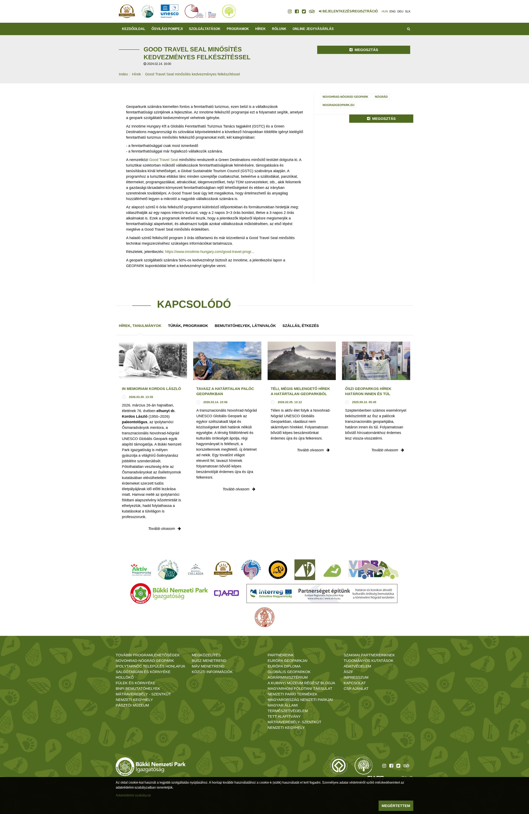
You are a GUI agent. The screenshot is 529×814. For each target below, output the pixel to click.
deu (400, 11)
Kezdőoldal (133, 29)
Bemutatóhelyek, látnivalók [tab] (245, 326)
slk (407, 11)
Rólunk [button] (279, 29)
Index (123, 74)
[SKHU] (322, 593)
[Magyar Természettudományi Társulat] (264, 617)
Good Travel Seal (163, 160)
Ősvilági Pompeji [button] (167, 29)
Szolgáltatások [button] (204, 29)
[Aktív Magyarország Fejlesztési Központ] (141, 569)
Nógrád (381, 96)
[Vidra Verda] (373, 569)
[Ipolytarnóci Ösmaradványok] (223, 569)
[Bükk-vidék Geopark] (251, 569)
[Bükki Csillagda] (195, 569)
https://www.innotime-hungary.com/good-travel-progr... (209, 252)
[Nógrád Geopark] (168, 569)
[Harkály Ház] (304, 569)
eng (393, 11)
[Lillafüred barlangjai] (331, 569)
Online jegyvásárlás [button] (313, 29)
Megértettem (396, 806)
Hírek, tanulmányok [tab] (140, 326)
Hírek (260, 29)
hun (385, 11)
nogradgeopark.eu (338, 105)
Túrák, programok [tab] (188, 326)
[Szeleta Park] (278, 569)
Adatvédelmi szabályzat (133, 795)
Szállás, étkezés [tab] (300, 326)
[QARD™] (226, 593)
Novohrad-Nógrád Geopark (345, 96)
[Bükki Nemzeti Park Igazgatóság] (169, 593)
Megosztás (366, 50)
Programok (238, 29)
